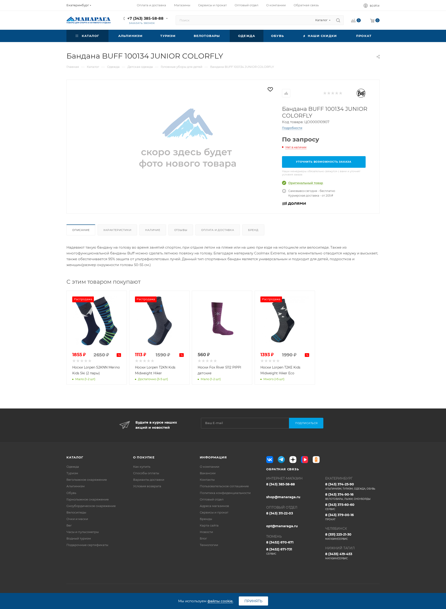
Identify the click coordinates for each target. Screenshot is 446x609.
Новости (206, 532)
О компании (209, 466)
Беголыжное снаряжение (86, 479)
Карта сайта (209, 525)
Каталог (74, 457)
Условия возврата (147, 486)
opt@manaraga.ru (282, 526)
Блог (203, 538)
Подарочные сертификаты (87, 545)
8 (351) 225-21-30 (338, 536)
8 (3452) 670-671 (279, 542)
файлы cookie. (220, 601)
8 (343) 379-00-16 (339, 517)
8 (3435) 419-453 (338, 556)
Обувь (71, 493)
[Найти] (338, 20)
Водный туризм (78, 538)
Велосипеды (76, 512)
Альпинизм (75, 486)
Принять (253, 601)
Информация (213, 457)
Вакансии (208, 473)
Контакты (207, 479)
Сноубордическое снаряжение (91, 506)
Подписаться (306, 423)
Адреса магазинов (214, 506)
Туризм (72, 473)
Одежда (72, 466)
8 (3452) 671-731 (279, 551)
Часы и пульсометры (82, 532)
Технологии (209, 545)
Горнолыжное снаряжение (87, 499)
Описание (80, 230)
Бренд (253, 230)
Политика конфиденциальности (225, 493)
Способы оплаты (146, 473)
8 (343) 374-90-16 (348, 496)
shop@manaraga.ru (283, 497)
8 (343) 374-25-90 (350, 486)
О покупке (144, 457)
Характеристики (117, 230)
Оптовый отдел (211, 499)
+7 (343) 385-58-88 (145, 18)
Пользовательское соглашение (224, 486)
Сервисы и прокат (214, 512)
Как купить (141, 466)
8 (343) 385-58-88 (280, 484)
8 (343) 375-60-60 (339, 507)
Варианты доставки (148, 479)
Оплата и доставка (217, 230)
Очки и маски (77, 519)
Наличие (152, 230)
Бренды (206, 519)
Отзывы (180, 230)
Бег (69, 525)
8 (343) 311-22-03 (279, 513)
